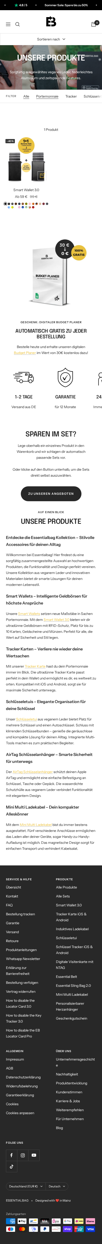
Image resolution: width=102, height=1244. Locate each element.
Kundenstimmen (69, 1092)
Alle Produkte (66, 887)
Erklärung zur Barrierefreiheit (17, 970)
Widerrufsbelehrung (22, 1086)
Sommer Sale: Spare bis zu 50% (58, 5)
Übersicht (13, 887)
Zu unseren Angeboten (51, 494)
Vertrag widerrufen (20, 991)
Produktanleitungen (21, 950)
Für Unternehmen (70, 1119)
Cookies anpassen (20, 1113)
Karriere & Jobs (68, 1101)
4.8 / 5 (16, 5)
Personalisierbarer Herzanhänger (70, 1006)
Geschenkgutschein (71, 1018)
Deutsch (54, 1186)
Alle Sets (63, 896)
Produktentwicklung (71, 1083)
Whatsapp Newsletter (23, 959)
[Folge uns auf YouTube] (33, 1155)
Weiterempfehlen (70, 1110)
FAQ (9, 905)
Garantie (12, 923)
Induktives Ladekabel (72, 929)
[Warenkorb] (93, 24)
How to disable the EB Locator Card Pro (23, 1033)
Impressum (15, 1059)
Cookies (12, 1104)
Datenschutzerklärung (23, 1077)
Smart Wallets (29, 613)
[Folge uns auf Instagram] (22, 1155)
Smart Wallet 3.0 (26, 190)
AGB (9, 1068)
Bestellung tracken (20, 914)
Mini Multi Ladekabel (36, 824)
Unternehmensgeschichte (75, 1062)
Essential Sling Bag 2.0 (73, 985)
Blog (59, 1128)
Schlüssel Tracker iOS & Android (74, 950)
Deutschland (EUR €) (23, 1186)
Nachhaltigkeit (67, 1074)
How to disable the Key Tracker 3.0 (23, 1018)
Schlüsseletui (26, 719)
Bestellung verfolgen (22, 982)
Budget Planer (25, 353)
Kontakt (12, 896)
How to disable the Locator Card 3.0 (20, 1003)
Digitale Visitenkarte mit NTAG (74, 965)
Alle (26, 96)
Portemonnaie (47, 96)
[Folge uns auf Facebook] (11, 1155)
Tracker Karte (35, 666)
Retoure (12, 941)
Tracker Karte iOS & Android (71, 917)
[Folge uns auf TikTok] (11, 1166)
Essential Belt (66, 976)
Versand (12, 932)
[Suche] (17, 24)
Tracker (71, 96)
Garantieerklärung (20, 1095)
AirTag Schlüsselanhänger (33, 772)
